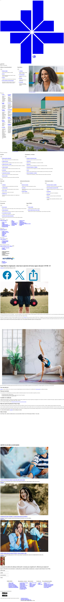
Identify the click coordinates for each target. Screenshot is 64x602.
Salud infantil (4, 242)
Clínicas (3, 94)
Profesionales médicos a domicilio (51, 184)
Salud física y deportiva (5, 232)
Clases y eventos (4, 190)
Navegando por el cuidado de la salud (25, 223)
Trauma (20, 225)
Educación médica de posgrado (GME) (52, 187)
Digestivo (13, 222)
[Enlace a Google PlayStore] (4, 596)
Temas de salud (4, 262)
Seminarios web (4, 193)
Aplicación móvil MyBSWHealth (13, 587)
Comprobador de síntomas (24, 582)
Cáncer (3, 222)
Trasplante (13, 225)
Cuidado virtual (11, 583)
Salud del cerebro (22, 220)
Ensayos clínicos (46, 587)
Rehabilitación (10, 109)
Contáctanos (31, 586)
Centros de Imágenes (9, 95)
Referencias (48, 194)
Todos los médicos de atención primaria (8, 80)
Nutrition (3, 234)
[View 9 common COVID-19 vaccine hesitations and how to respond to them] (32, 536)
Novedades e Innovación (5, 247)
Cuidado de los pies (5, 224)
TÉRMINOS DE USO (24, 598)
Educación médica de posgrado (48, 584)
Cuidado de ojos (21, 222)
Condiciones (4, 184)
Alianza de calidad (32, 585)
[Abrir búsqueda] (0, 64)
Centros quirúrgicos (9, 118)
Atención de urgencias (9, 124)
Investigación (49, 191)
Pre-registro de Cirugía (23, 588)
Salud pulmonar (14, 223)
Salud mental (4, 233)
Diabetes (3, 223)
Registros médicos (24, 191)
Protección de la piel (5, 226)
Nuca (12, 220)
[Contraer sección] (1, 69)
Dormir (3, 235)
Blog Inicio (3, 261)
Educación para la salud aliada (48, 585)
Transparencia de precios (23, 585)
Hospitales (3, 127)
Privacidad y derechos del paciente (26, 599)
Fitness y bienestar (3, 121)
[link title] (32, 63)
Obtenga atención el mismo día (6, 158)
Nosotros (3, 248)
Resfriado (13, 221)
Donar (39, 583)
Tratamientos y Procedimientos (13, 586)
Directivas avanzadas (25, 184)
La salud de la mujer (5, 241)
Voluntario (39, 582)
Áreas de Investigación (47, 586)
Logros (31, 583)
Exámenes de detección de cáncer (31, 158)
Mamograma (28, 164)
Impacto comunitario (33, 584)
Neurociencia (21, 82)
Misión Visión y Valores (33, 582)
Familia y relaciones (5, 231)
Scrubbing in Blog (4, 187)
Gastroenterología (21, 74)
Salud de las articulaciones (6, 225)
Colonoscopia (29, 161)
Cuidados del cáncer (5, 161)
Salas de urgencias (3, 110)
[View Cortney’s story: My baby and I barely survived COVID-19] (32, 499)
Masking (1, 389)
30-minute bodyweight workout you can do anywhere (18, 401)
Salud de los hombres (5, 240)
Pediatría (3, 77)
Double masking (38, 389)
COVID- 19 (21, 221)
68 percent (25, 317)
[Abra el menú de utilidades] (0, 0)
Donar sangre (40, 584)
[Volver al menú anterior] (0, 92)
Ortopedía (20, 78)
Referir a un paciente (47, 582)
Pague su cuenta (22, 583)
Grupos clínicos (3, 103)
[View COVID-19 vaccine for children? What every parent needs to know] (32, 463)
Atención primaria (14, 224)
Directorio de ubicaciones (12, 585)
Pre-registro (23, 187)
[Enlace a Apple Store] (4, 593)
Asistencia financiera (23, 586)
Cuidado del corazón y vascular (6, 164)
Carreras (48, 197)
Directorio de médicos (12, 584)
